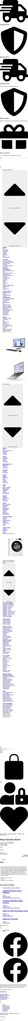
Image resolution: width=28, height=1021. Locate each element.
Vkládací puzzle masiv (7, 698)
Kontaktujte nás (3, 999)
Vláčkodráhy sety (6, 711)
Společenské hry (6, 660)
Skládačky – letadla (7, 608)
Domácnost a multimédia (8, 262)
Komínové (5, 451)
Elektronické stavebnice (8, 273)
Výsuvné (5, 454)
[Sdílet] (3, 1019)
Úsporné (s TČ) (6, 508)
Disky (4, 271)
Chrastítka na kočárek (7, 680)
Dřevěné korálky (6, 628)
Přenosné (5, 253)
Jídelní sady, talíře (6, 681)
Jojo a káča (5, 664)
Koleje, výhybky (6, 708)
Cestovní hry (5, 656)
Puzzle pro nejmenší (7, 699)
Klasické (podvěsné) (7, 450)
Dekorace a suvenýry (12, 833)
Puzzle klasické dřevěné (8, 692)
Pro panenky (5, 638)
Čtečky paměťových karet (8, 270)
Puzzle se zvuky (6, 696)
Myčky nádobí (6, 522)
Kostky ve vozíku (6, 622)
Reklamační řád (3, 996)
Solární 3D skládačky (7, 616)
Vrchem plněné (6, 493)
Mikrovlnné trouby (7, 520)
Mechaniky (5, 276)
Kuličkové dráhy (6, 665)
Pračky (4, 523)
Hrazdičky (5, 677)
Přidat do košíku (4, 853)
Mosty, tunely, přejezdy (8, 710)
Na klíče (19, 833)
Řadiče (4, 281)
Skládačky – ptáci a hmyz (8, 612)
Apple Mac (5, 319)
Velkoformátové (6, 257)
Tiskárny (4, 296)
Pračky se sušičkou (7, 487)
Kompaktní (5, 530)
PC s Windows (6, 324)
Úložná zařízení (6, 311)
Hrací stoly (5, 663)
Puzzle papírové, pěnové (8, 694)
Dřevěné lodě (5, 643)
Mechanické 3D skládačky (8, 604)
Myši (4, 303)
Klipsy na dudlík (6, 682)
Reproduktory (6, 308)
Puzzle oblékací (6, 693)
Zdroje (4, 287)
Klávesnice (5, 301)
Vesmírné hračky (6, 652)
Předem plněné (6, 488)
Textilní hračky (6, 688)
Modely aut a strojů (7, 649)
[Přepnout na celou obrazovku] (1, 1019)
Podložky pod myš (7, 304)
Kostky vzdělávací (7, 623)
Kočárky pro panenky (7, 630)
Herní (4, 248)
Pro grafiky (5, 266)
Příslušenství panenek (7, 639)
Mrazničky (5, 521)
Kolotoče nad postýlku (7, 683)
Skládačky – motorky (7, 610)
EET (4, 320)
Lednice (4, 519)
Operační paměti (6, 277)
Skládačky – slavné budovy (9, 614)
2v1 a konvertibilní (7, 260)
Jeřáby (4, 647)
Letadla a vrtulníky (7, 648)
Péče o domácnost (6, 636)
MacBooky (5, 264)
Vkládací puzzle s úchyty (8, 700)
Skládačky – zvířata (7, 615)
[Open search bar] (0, 747)
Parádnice (5, 634)
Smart (4, 255)
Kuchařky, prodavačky (8, 631)
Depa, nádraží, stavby (7, 705)
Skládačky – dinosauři (7, 606)
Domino (4, 659)
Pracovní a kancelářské (8, 265)
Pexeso (4, 669)
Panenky (4, 633)
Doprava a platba (3, 994)
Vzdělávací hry (6, 671)
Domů (1, 833)
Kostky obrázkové (7, 620)
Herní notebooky (6, 263)
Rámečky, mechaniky (7, 307)
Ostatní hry (5, 667)
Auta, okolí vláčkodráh (8, 704)
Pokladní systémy (6, 292)
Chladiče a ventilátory (7, 275)
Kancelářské (5, 249)
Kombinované (6, 498)
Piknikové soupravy (7, 637)
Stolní (4, 478)
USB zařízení (5, 312)
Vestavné (5, 453)
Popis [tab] (4, 859)
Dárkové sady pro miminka (8, 676)
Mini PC (4, 323)
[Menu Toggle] (0, 167)
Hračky (5, 833)
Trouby (4, 525)
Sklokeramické (6, 514)
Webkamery (5, 313)
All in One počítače (7, 318)
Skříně (4, 284)
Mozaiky (5, 666)
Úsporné (4, 459)
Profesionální (5, 251)
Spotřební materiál (7, 295)
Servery (4, 328)
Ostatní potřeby (6, 687)
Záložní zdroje (6, 314)
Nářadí (4, 650)
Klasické (4, 528)
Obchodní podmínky (4, 997)
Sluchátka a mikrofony (7, 309)
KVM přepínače (6, 302)
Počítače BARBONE (7, 329)
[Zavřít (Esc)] (4, 1019)
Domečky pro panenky (8, 627)
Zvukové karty (6, 288)
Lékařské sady (6, 632)
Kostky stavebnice (7, 621)
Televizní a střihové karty (8, 285)
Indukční (5, 510)
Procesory (5, 280)
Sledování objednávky (5, 995)
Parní (4, 486)
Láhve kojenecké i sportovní (9, 685)
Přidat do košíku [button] (6, 896)
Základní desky (6, 286)
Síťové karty (5, 282)
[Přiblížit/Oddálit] (0, 1019)
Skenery (4, 293)
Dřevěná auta (5, 642)
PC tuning (5, 279)
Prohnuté (5, 252)
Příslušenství (5, 254)
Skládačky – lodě (6, 609)
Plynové (4, 499)
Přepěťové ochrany (7, 306)
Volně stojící (5, 461)
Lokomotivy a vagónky (8, 709)
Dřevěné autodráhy (7, 707)
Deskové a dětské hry (7, 658)
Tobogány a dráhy (7, 670)
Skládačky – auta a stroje (8, 605)
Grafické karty (6, 274)
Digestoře (5, 517)
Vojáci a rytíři (5, 653)
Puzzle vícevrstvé (6, 697)
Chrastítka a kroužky (7, 678)
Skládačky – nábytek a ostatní (9, 611)
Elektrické (5, 497)
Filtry (4, 449)
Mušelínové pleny (6, 686)
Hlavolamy (5, 661)
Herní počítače (6, 322)
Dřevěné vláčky (6, 644)
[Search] (1, 751)
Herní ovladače (6, 299)
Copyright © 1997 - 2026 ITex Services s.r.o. (9, 1013)
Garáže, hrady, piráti (7, 645)
